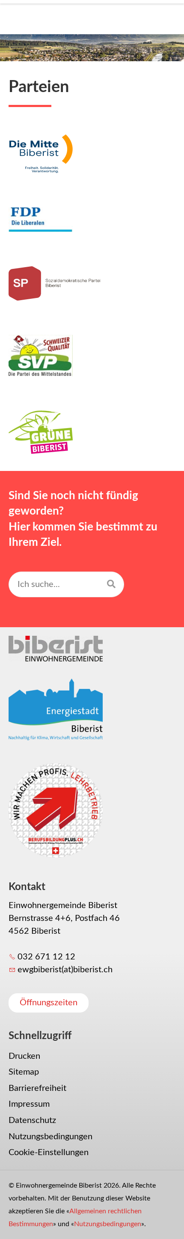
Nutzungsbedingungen (50, 1136)
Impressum (29, 1104)
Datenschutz (32, 1120)
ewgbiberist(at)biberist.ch (65, 969)
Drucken (24, 1056)
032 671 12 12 (46, 957)
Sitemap (24, 1072)
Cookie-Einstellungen (49, 1152)
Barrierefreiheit (37, 1088)
